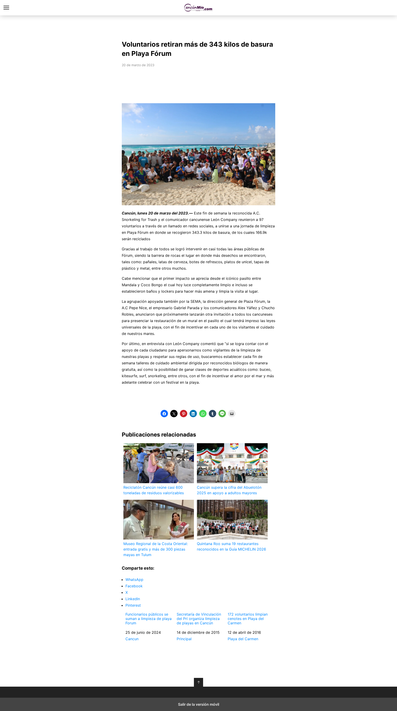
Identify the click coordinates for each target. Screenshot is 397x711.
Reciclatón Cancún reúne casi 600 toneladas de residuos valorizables (153, 490)
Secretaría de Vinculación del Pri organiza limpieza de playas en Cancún (199, 618)
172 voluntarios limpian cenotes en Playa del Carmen (248, 618)
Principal (184, 639)
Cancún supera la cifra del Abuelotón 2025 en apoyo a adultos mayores (229, 490)
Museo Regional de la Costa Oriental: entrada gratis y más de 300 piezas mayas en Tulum (155, 549)
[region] (198, 26)
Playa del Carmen (243, 639)
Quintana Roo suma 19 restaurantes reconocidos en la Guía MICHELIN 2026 (231, 546)
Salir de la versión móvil (198, 704)
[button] (164, 413)
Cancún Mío (198, 8)
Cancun (132, 639)
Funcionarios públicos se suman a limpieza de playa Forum (148, 618)
